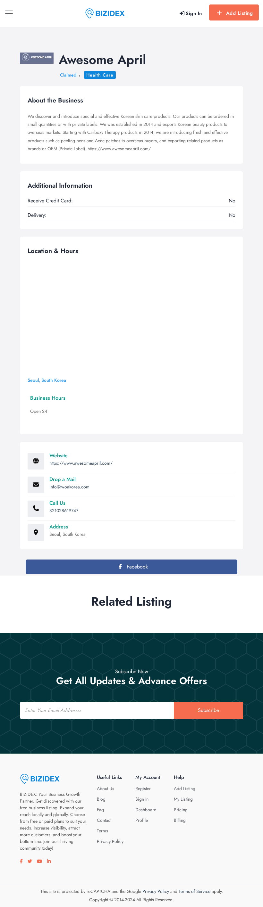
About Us (105, 788)
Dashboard (146, 809)
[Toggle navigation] (9, 13)
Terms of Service (194, 891)
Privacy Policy (110, 841)
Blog (101, 799)
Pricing (181, 809)
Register (143, 788)
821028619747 (63, 510)
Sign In (141, 799)
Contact (104, 820)
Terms (102, 831)
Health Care (100, 75)
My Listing (183, 799)
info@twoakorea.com (69, 487)
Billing (180, 820)
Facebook (136, 566)
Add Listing (239, 13)
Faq (100, 809)
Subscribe (208, 710)
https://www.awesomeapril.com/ (81, 463)
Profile (141, 820)
